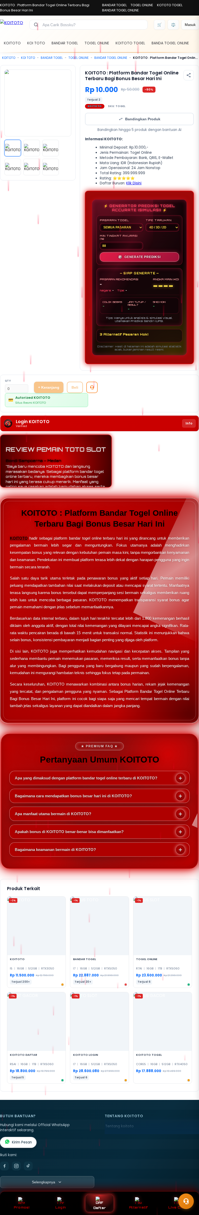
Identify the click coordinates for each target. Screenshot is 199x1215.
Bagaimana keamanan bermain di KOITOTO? (55, 849)
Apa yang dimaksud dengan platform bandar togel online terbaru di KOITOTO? (86, 778)
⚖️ (173, 25)
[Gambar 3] (50, 148)
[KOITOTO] (11, 24)
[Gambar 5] (31, 167)
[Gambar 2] (31, 148)
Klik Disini (133, 183)
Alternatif (138, 1207)
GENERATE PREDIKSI (139, 257)
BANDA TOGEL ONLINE (170, 43)
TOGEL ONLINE (142, 5)
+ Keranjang (48, 387)
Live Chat (177, 1207)
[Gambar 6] (50, 167)
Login (60, 1207)
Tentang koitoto (119, 1126)
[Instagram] (16, 1166)
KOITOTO (12, 43)
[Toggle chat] (186, 1201)
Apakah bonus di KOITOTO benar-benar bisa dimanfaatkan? (69, 831)
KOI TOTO (36, 43)
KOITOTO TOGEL (130, 43)
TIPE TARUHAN (159, 220)
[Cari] (36, 24)
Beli (75, 387)
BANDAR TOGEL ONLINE (120, 10)
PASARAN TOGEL (114, 220)
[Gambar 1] (12, 148)
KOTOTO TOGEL (169, 5)
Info (189, 423)
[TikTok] (28, 1166)
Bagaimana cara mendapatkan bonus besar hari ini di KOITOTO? (73, 796)
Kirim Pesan (22, 1142)
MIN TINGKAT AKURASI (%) (119, 237)
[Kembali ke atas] (187, 1188)
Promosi (22, 1207)
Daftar (99, 1208)
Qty (8, 380)
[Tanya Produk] (92, 387)
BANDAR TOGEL (114, 5)
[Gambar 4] (12, 167)
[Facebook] (4, 1166)
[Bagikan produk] (188, 75)
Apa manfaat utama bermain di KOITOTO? (53, 814)
